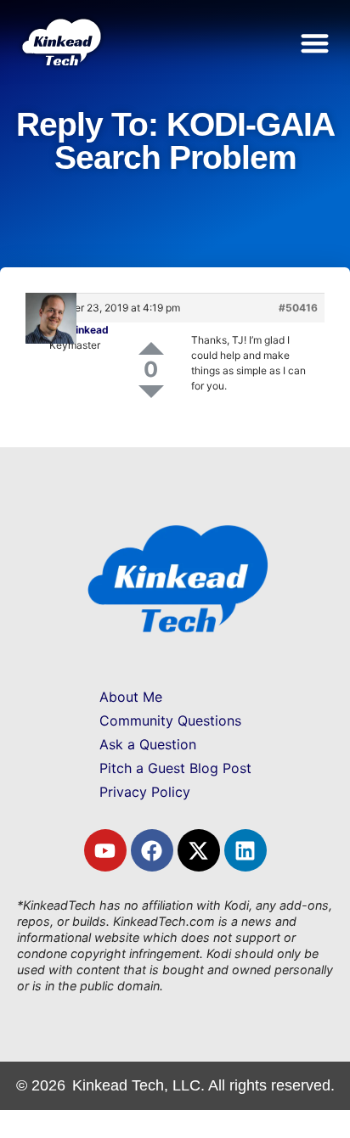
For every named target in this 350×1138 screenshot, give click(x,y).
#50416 (298, 307)
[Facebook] (152, 850)
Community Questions (170, 720)
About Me (130, 696)
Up (151, 348)
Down (151, 391)
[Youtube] (105, 850)
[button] (315, 42)
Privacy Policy (144, 791)
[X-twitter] (199, 850)
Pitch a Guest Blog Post (175, 768)
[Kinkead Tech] (60, 60)
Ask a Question (147, 744)
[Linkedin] (245, 850)
